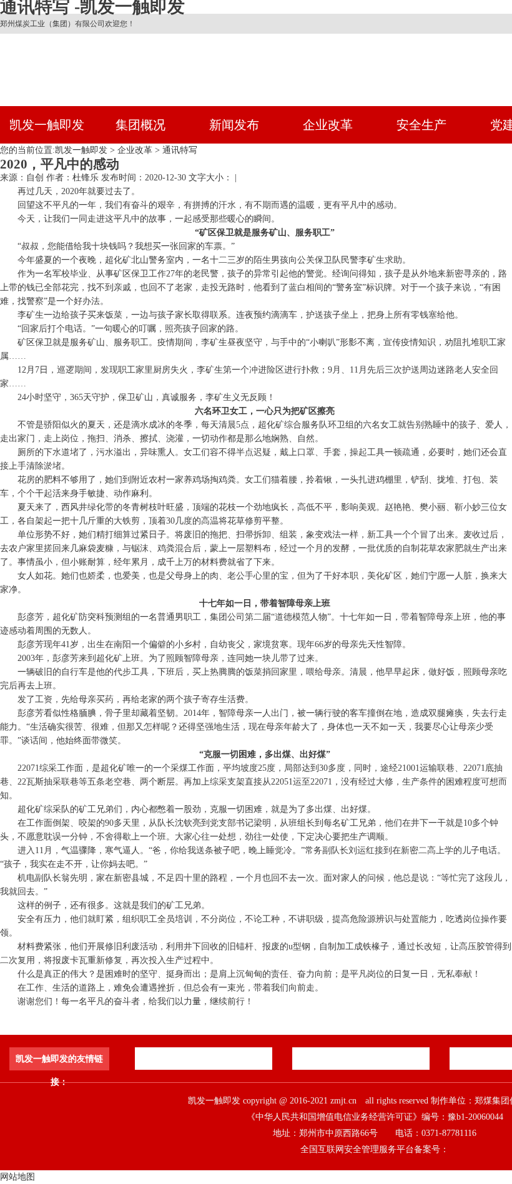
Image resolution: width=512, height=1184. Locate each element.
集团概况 (140, 125)
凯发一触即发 (46, 125)
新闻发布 (234, 125)
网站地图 (17, 1177)
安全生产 (421, 125)
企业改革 (328, 125)
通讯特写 (179, 150)
